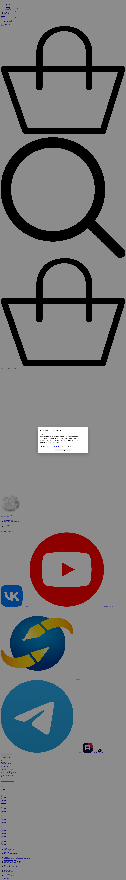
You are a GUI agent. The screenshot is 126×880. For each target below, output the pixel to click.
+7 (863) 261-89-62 (56, 446)
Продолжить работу (63, 450)
